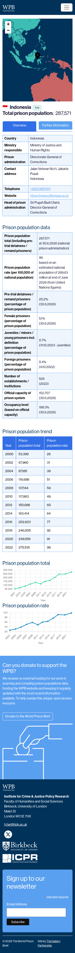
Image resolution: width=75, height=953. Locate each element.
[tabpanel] (37, 395)
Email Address (18, 904)
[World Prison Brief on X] (8, 834)
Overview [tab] (19, 125)
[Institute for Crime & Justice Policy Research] (20, 860)
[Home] (10, 8)
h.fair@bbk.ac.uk (15, 825)
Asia (37, 107)
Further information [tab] (55, 125)
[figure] (37, 585)
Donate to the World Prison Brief (27, 716)
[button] (37, 56)
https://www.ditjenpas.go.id (49, 196)
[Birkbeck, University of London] (20, 848)
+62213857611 (40, 189)
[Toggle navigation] (66, 7)
